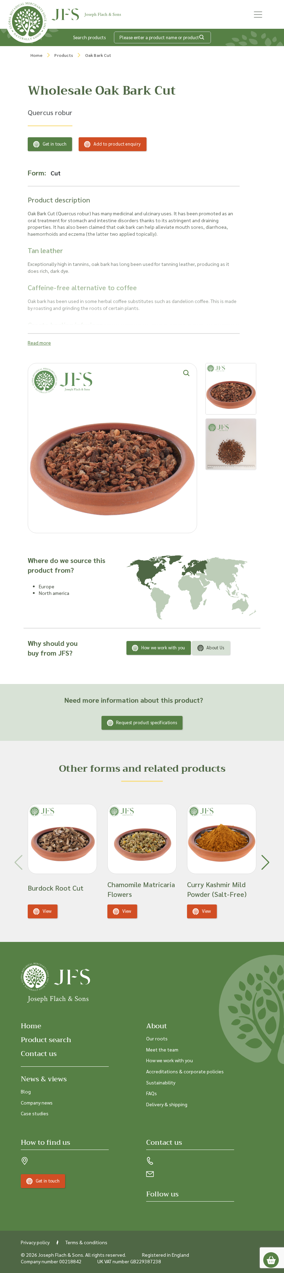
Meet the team (162, 1049)
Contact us (39, 1054)
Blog (26, 1091)
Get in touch (55, 144)
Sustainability (160, 1082)
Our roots (157, 1038)
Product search (46, 1040)
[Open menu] (258, 14)
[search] (201, 37)
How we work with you (163, 647)
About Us (215, 647)
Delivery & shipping (166, 1104)
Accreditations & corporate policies (185, 1071)
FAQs (151, 1093)
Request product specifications (146, 722)
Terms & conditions (86, 1242)
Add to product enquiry (117, 144)
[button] (265, 862)
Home (36, 55)
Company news (37, 1102)
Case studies (34, 1113)
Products (63, 55)
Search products (89, 37)
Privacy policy (35, 1242)
